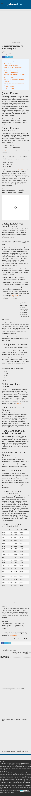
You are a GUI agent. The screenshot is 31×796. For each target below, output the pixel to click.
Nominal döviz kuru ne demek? (11, 76)
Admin (4, 51)
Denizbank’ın (15, 295)
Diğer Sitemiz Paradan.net (7, 792)
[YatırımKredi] (15, 4)
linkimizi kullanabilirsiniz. (16, 124)
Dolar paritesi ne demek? (10, 69)
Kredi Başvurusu (4, 761)
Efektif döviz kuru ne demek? (10, 70)
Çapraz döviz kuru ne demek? (11, 72)
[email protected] (16, 790)
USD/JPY (10, 86)
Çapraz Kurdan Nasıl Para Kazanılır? (12, 67)
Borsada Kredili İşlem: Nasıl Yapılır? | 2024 (13, 688)
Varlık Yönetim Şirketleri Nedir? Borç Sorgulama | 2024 (20, 652)
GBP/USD (10, 88)
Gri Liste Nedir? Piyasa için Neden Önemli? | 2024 (15, 751)
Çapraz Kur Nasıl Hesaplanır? (11, 65)
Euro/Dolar (21, 169)
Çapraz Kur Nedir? (8, 63)
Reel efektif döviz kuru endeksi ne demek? (14, 74)
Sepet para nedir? (8, 77)
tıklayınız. (19, 403)
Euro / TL (4, 151)
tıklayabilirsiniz (13, 635)
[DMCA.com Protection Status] (25, 790)
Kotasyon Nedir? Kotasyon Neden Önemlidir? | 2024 (10, 649)
